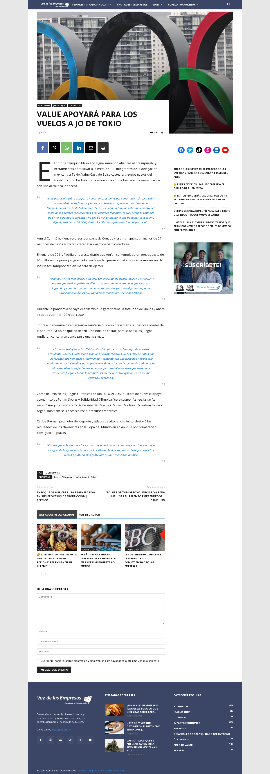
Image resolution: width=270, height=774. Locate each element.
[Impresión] (103, 147)
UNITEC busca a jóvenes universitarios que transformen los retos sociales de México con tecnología (202, 226)
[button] (228, 5)
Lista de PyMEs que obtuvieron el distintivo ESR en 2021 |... (143, 726)
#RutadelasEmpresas (132, 4)
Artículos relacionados (56, 514)
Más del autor (89, 514)
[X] (54, 147)
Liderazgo (75, 105)
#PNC (156, 4)
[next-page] (45, 573)
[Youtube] (90, 740)
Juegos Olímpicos (63, 477)
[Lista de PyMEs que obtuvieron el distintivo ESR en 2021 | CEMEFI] (114, 727)
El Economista (53, 472)
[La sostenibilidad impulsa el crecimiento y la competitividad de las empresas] (145, 537)
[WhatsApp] (66, 147)
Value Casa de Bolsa (86, 477)
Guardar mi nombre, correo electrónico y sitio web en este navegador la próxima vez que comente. (100, 660)
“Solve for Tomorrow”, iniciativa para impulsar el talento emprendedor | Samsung (135, 496)
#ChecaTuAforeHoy (181, 4)
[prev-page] (39, 573)
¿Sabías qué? (59, 105)
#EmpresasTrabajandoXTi (90, 4)
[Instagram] (50, 740)
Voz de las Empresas (88, 770)
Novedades (44, 105)
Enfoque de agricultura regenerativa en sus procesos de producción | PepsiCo (66, 496)
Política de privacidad (112, 770)
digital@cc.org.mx (61, 729)
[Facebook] (42, 147)
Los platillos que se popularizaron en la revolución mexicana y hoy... (142, 745)
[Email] (90, 147)
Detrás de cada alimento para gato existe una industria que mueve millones (202, 212)
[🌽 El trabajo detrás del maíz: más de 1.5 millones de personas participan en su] (57, 537)
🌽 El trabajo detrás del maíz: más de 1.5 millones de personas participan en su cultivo (200, 199)
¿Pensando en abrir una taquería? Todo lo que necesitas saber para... (142, 709)
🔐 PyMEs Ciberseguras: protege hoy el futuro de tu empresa (199, 186)
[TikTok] (70, 740)
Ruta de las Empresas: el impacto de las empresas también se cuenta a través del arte (201, 172)
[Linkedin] (78, 147)
